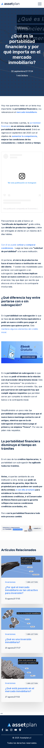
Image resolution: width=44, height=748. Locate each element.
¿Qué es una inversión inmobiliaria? (18, 641)
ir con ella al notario (25, 490)
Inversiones (22, 28)
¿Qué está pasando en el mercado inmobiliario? (19, 690)
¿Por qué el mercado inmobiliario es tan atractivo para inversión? (21, 590)
